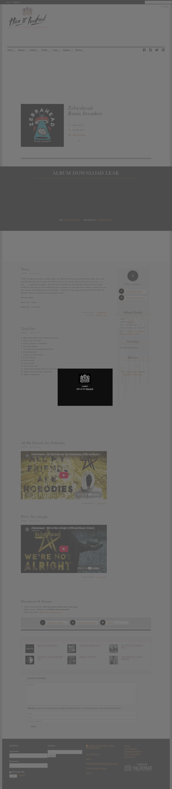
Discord (89, 388)
